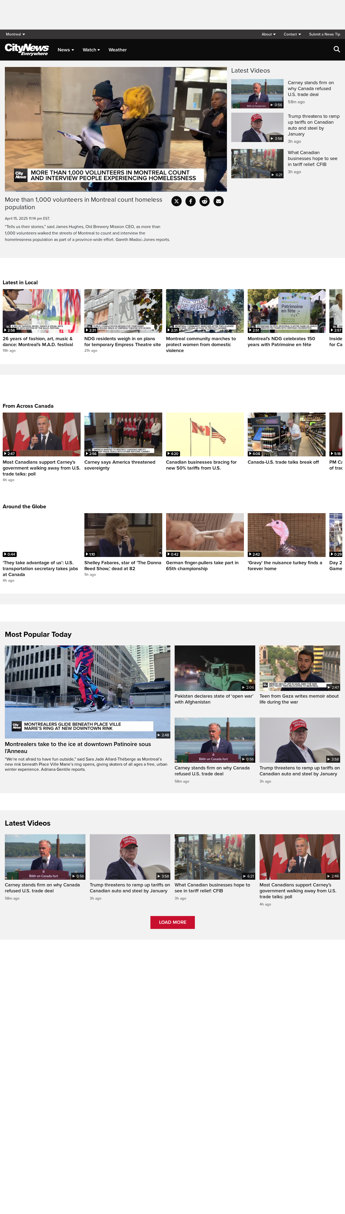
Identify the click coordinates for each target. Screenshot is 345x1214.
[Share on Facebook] (190, 201)
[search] (337, 50)
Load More (172, 922)
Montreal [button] (13, 34)
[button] (268, 34)
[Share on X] (176, 201)
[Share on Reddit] (204, 201)
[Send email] (218, 201)
